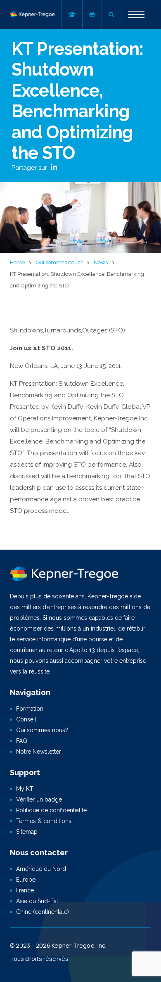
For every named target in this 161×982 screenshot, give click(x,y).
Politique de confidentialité (51, 810)
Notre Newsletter (38, 751)
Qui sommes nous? (59, 262)
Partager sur (30, 167)
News (101, 262)
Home (17, 262)
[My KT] (72, 14)
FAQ (21, 741)
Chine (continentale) (42, 911)
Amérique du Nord (41, 869)
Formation (29, 708)
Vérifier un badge (39, 799)
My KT (24, 788)
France (25, 890)
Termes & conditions (43, 821)
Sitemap (27, 831)
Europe (26, 879)
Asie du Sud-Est (37, 901)
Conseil (26, 719)
